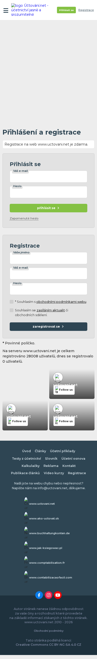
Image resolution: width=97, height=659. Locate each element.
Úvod (26, 451)
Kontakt (69, 466)
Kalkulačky (31, 466)
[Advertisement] (48, 73)
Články (40, 451)
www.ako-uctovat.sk (44, 518)
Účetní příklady (62, 451)
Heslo (17, 186)
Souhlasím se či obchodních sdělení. (41, 312)
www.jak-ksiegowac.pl (45, 548)
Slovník (51, 458)
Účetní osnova (73, 458)
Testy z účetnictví (26, 458)
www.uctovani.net (42, 503)
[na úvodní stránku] (30, 10)
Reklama (51, 466)
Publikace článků (25, 473)
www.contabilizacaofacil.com (50, 577)
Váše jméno (21, 252)
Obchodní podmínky (48, 630)
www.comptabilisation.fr (47, 562)
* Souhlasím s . (51, 302)
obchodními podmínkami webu (61, 302)
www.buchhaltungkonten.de (49, 533)
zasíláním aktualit (51, 310)
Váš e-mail (20, 171)
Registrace (86, 10)
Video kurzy (54, 473)
